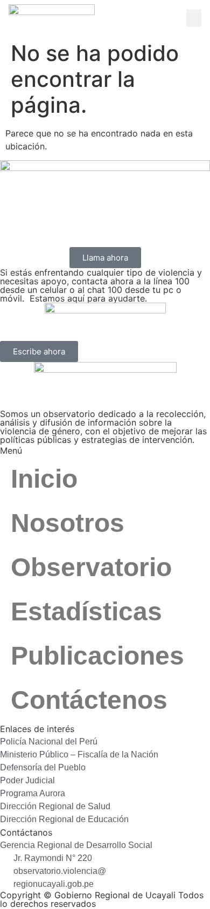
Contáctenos (89, 700)
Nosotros (67, 523)
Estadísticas (86, 611)
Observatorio (91, 567)
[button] (193, 18)
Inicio (44, 478)
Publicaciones (97, 655)
